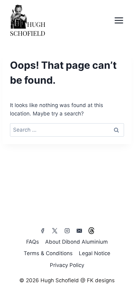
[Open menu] (119, 20)
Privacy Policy (67, 265)
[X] (55, 231)
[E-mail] (79, 231)
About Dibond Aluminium (76, 242)
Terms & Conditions (48, 253)
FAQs (32, 242)
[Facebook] (42, 231)
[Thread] (91, 231)
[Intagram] (67, 231)
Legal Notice (94, 253)
